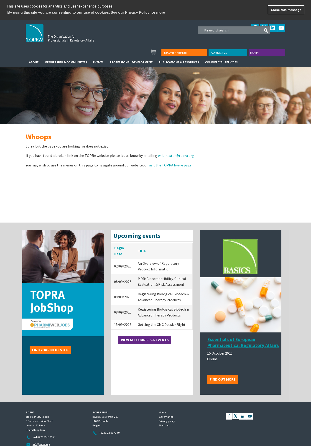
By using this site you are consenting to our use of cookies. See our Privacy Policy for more (86, 12)
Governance (166, 416)
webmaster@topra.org (176, 155)
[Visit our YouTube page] (249, 415)
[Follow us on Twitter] (235, 415)
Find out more (223, 379)
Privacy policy (167, 421)
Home (162, 412)
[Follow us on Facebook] (229, 415)
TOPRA (69, 36)
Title (142, 251)
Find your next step (50, 349)
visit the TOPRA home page (169, 165)
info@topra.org (41, 444)
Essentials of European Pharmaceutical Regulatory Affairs (243, 342)
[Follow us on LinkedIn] (242, 415)
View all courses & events (145, 339)
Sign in (254, 52)
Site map (164, 425)
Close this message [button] (286, 10)
